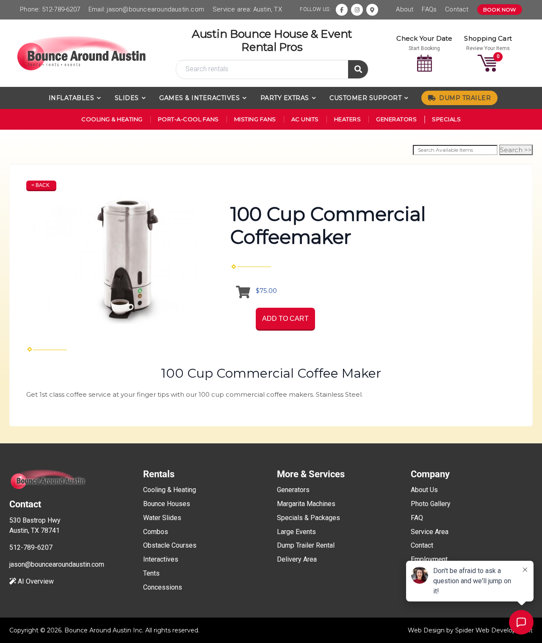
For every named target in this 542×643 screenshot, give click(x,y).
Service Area (429, 532)
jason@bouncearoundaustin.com (155, 9)
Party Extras (284, 98)
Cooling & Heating (112, 119)
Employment (429, 559)
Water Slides (162, 518)
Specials (446, 119)
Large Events (296, 532)
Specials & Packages (308, 518)
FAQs (429, 9)
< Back (40, 185)
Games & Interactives (199, 98)
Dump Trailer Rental (306, 545)
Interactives (160, 559)
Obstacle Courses (169, 545)
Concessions (162, 587)
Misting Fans (255, 119)
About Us (424, 490)
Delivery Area (297, 559)
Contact (456, 9)
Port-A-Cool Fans (188, 119)
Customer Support (365, 98)
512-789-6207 (61, 9)
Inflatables (71, 98)
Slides (127, 98)
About (404, 9)
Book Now (499, 9)
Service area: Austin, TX (247, 9)
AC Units (305, 119)
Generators (396, 119)
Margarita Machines (306, 504)
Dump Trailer (465, 98)
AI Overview (35, 581)
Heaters (347, 119)
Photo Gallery (431, 504)
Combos (155, 532)
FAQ (417, 518)
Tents (151, 573)
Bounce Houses (166, 504)
